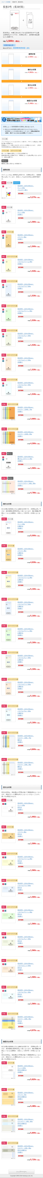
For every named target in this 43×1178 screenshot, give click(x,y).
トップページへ (21, 1171)
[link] (21, 191)
